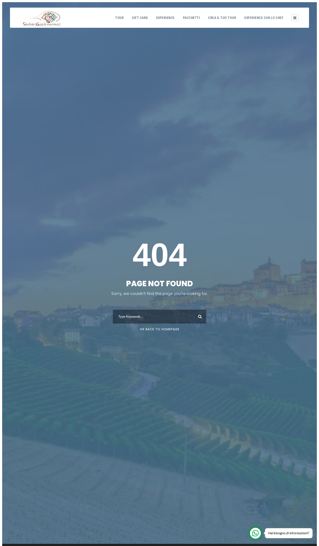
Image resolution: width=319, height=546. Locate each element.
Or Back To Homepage (159, 329)
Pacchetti (191, 18)
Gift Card (140, 18)
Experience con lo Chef (263, 18)
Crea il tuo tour (222, 18)
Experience (165, 18)
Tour (119, 18)
